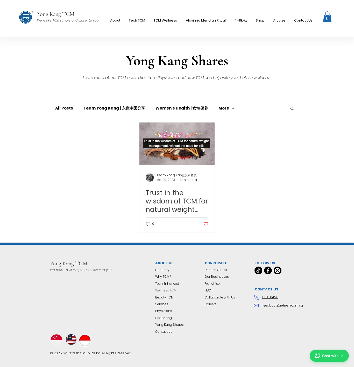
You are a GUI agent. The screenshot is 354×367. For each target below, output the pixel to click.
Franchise (212, 283)
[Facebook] (268, 270)
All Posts (64, 108)
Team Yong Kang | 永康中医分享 (114, 108)
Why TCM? (163, 276)
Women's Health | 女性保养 (181, 108)
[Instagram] (277, 270)
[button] (165, 20)
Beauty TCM (164, 297)
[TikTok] (258, 270)
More (223, 108)
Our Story (162, 270)
